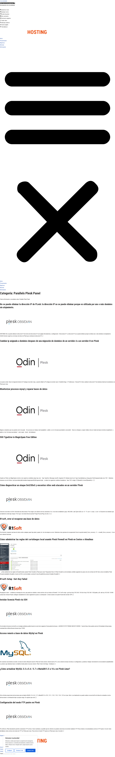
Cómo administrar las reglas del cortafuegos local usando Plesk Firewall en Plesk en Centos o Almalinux (46, 539)
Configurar (9, 750)
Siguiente (3, 735)
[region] (20, 744)
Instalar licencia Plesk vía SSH (13, 599)
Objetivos (2, 43)
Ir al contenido (3, 1)
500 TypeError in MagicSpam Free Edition (18, 437)
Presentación (3, 40)
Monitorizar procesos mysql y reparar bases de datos (23, 389)
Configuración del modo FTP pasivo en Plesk (20, 702)
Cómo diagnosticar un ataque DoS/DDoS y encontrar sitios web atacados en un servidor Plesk (41, 485)
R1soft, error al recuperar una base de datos (19, 519)
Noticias (2, 45)
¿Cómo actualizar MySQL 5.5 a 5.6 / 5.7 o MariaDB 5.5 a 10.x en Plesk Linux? (35, 669)
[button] (7, 3)
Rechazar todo (19, 750)
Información (3, 47)
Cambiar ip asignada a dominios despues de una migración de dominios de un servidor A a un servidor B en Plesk (49, 341)
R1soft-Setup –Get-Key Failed (13, 579)
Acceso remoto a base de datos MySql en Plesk (21, 633)
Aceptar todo (30, 750)
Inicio (1, 38)
